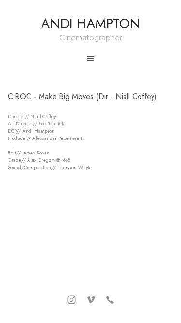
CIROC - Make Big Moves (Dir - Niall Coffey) (82, 96)
